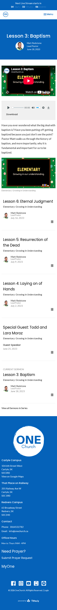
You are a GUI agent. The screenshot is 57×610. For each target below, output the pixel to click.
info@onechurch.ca (18, 531)
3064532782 (17, 526)
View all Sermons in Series (15, 408)
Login (46, 590)
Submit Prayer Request (17, 558)
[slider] (18, 107)
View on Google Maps (13, 476)
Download (12, 114)
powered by (27, 603)
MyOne (8, 566)
